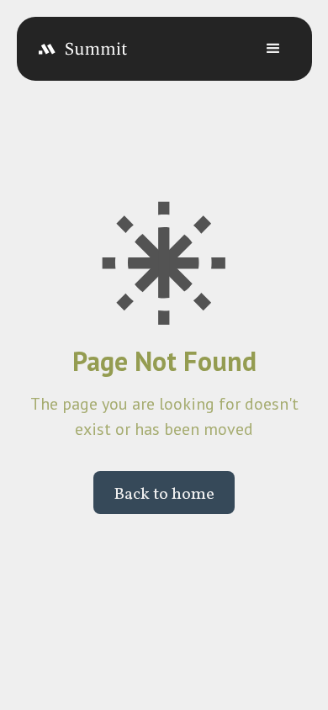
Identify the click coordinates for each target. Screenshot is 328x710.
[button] (273, 49)
